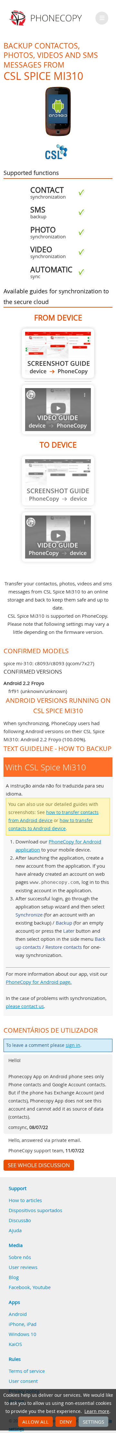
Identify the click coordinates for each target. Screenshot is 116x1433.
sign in (73, 1045)
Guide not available (58, 409)
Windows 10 (22, 1334)
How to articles (25, 1200)
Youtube (42, 1287)
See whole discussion (39, 1165)
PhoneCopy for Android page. (39, 982)
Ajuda (15, 1230)
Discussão (20, 1220)
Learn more (96, 1411)
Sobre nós (20, 1257)
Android (18, 1314)
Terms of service (27, 1371)
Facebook (19, 1287)
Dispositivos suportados (35, 1210)
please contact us (25, 1006)
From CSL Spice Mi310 (58, 353)
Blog (14, 1277)
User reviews (23, 1267)
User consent (23, 1381)
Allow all (35, 1421)
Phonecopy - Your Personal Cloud (46, 18)
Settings (93, 1421)
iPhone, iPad (22, 1324)
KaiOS (15, 1344)
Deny (66, 1421)
